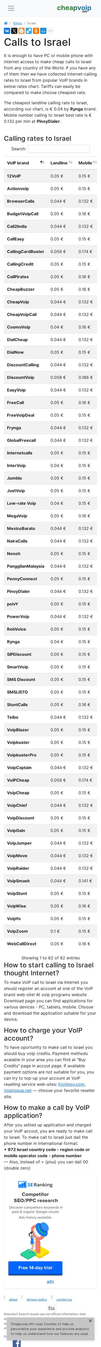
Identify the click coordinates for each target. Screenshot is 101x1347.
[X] (14, 31)
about (13, 1299)
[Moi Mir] (43, 31)
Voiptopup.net (18, 1090)
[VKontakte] (7, 31)
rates (17, 23)
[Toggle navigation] (11, 8)
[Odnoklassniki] (36, 31)
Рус (51, 1308)
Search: (18, 148)
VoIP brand (18, 162)
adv (50, 1281)
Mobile (85, 162)
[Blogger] (21, 31)
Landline (59, 162)
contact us (64, 1299)
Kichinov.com (71, 1084)
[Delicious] (29, 31)
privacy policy (37, 1299)
